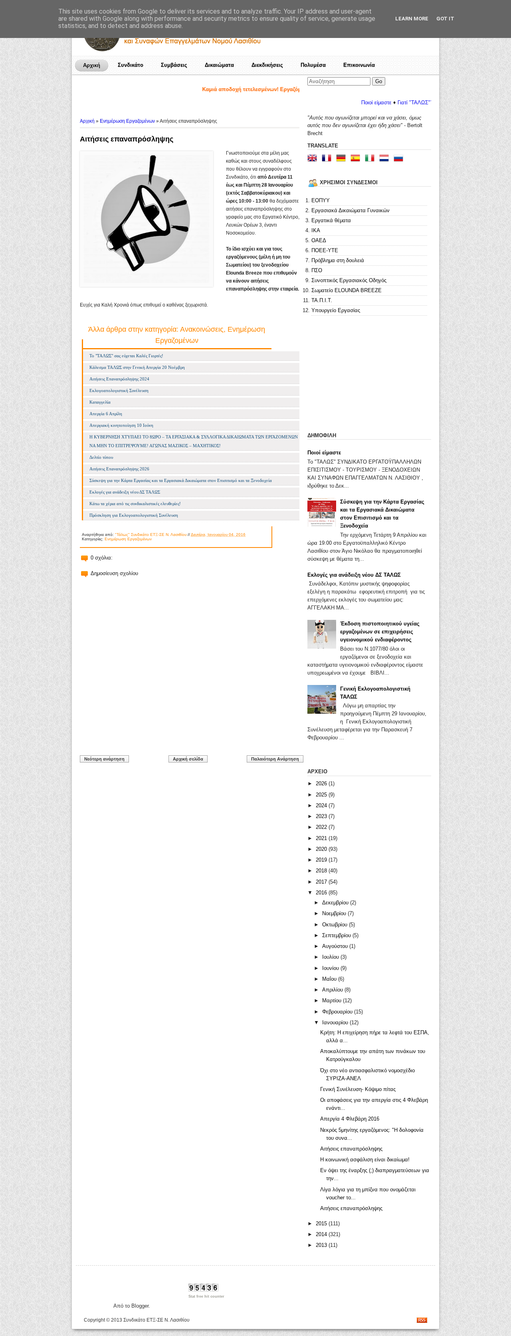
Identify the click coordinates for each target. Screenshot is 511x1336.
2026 (322, 783)
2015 (322, 1223)
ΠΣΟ (316, 270)
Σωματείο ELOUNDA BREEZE (346, 290)
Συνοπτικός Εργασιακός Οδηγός (348, 280)
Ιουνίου (331, 968)
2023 (322, 816)
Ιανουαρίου (336, 1022)
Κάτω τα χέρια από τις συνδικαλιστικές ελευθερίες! (135, 503)
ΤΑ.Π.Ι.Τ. (321, 300)
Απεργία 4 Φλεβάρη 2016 (349, 1119)
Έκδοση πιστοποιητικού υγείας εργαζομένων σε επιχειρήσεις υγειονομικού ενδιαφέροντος (380, 632)
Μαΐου (330, 979)
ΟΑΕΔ (318, 240)
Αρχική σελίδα (188, 759)
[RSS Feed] (422, 1321)
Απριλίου (333, 990)
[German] (342, 159)
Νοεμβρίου (335, 913)
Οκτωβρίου (335, 925)
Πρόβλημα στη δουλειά (337, 260)
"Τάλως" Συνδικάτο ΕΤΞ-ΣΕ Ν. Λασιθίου (150, 534)
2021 (322, 838)
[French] (328, 159)
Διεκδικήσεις (267, 65)
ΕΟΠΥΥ (320, 200)
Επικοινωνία (359, 65)
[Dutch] (385, 159)
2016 (322, 893)
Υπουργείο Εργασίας (335, 310)
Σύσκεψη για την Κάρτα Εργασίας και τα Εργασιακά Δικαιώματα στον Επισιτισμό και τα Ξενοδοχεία (180, 480)
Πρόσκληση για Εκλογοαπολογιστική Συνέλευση (133, 515)
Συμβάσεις (174, 65)
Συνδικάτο (130, 65)
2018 (322, 871)
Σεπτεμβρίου (337, 935)
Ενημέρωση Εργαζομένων (127, 121)
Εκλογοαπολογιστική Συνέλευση (119, 390)
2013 (322, 1245)
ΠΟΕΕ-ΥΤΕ (324, 250)
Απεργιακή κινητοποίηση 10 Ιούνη (121, 425)
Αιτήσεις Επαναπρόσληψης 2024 (119, 378)
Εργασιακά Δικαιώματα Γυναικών (350, 210)
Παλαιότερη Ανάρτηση (275, 759)
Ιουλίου (331, 957)
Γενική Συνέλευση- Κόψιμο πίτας (358, 1089)
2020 (322, 849)
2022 (322, 827)
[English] (313, 159)
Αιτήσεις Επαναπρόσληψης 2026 (119, 468)
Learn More (411, 19)
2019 (322, 860)
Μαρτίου (332, 1000)
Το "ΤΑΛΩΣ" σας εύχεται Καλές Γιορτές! (126, 355)
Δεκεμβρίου (336, 903)
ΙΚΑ (315, 230)
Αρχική (91, 65)
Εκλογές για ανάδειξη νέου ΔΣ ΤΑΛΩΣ (124, 492)
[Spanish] (357, 159)
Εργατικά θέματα (331, 220)
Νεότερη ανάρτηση (104, 759)
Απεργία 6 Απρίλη (105, 413)
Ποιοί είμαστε (351, 103)
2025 (322, 795)
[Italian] (371, 159)
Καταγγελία (100, 402)
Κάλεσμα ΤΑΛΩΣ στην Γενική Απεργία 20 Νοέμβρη (137, 367)
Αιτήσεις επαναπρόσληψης (126, 139)
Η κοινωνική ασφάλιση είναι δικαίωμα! (365, 1160)
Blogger (140, 1306)
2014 (322, 1234)
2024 (322, 805)
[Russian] (400, 159)
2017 (322, 882)
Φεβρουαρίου (338, 1012)
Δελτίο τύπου (101, 457)
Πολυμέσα (313, 65)
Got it (445, 19)
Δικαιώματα (219, 65)
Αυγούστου (335, 946)
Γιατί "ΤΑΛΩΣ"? (390, 103)
